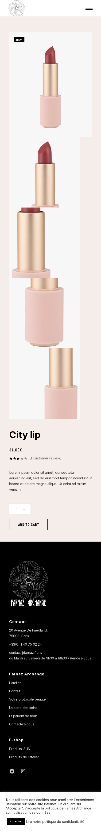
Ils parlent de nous (23, 716)
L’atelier (15, 683)
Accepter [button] (16, 821)
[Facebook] (12, 771)
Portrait (14, 691)
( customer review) (45, 458)
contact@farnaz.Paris (25, 653)
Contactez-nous (21, 724)
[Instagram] (23, 771)
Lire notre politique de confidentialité (55, 822)
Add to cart (28, 525)
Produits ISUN (19, 749)
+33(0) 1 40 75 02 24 (25, 644)
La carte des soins (23, 708)
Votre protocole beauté (27, 699)
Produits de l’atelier (24, 757)
